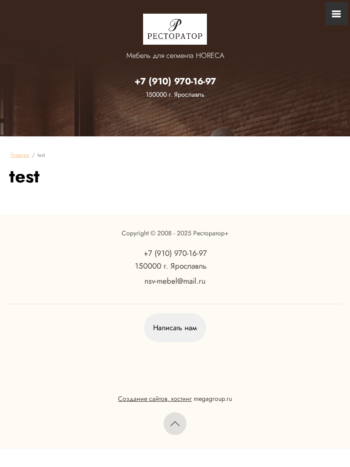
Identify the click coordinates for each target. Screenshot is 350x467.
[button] (175, 327)
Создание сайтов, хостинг (155, 398)
